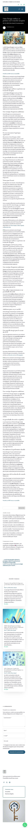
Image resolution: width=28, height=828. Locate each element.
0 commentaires (20, 23)
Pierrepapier (20, 355)
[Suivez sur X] (7, 782)
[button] (25, 825)
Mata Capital (20, 225)
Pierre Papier (13, 225)
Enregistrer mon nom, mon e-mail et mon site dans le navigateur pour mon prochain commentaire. (14, 746)
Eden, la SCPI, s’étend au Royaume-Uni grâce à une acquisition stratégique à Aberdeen (13, 547)
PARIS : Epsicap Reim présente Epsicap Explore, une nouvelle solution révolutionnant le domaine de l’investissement (13, 627)
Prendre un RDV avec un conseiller (11, 73)
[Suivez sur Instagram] (10, 782)
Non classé (12, 23)
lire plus (6, 604)
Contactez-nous (9, 789)
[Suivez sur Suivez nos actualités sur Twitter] (21, 4)
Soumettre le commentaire (16, 752)
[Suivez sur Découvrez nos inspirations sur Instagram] (24, 4)
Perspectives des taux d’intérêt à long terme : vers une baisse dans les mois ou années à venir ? (14, 585)
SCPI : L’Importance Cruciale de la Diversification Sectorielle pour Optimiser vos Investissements (13, 670)
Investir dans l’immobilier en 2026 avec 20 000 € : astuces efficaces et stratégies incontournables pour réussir (13, 534)
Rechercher (21, 508)
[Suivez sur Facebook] (4, 782)
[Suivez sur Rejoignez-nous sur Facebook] (18, 4)
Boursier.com (7, 227)
